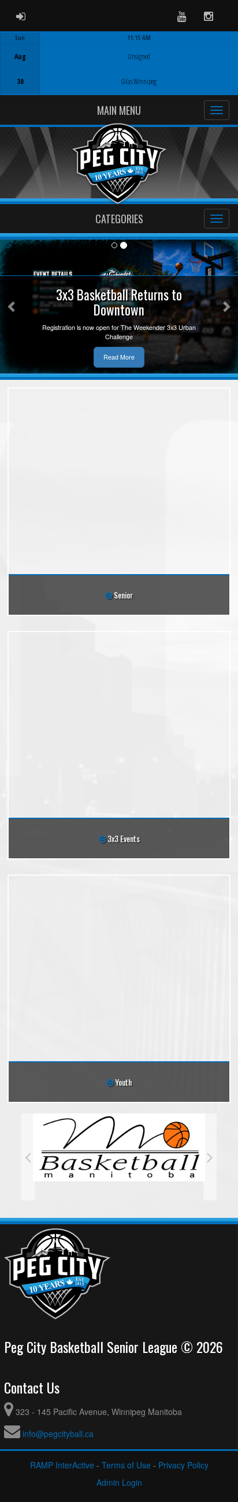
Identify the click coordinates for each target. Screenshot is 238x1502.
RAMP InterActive (62, 1465)
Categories (119, 218)
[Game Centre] (119, 72)
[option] (119, 63)
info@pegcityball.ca (58, 1433)
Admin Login (119, 1482)
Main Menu (119, 110)
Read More (119, 357)
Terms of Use (126, 1465)
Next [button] (210, 1156)
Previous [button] (28, 1156)
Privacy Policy (183, 1465)
